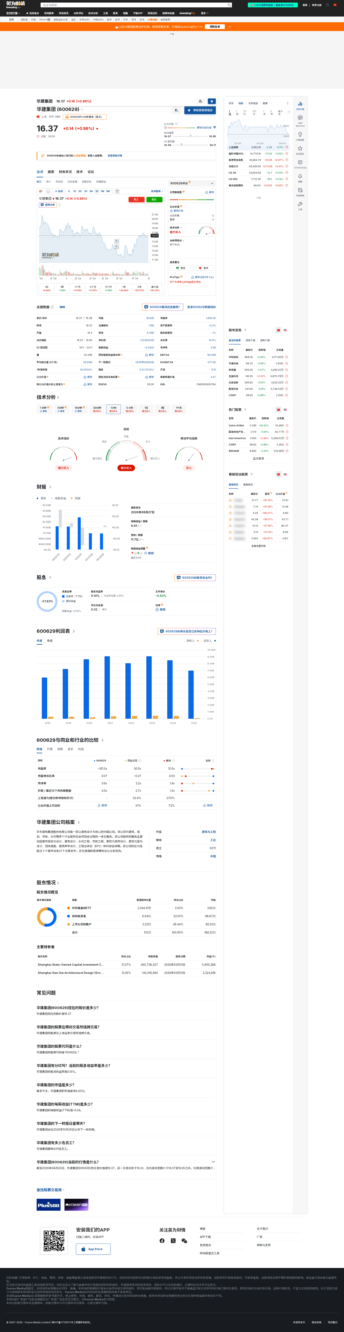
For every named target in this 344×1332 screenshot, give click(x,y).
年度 (39, 640)
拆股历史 (87, 181)
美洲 (109, 19)
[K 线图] (40, 191)
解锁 (104, 805)
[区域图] (48, 191)
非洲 (142, 19)
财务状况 (65, 172)
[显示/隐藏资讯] (117, 191)
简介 (48, 181)
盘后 (73, 19)
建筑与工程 (209, 831)
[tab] (45, 409)
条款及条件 (299, 1322)
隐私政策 (316, 1322)
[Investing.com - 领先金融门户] (15, 5)
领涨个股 (250, 340)
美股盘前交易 (61, 19)
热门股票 (235, 409)
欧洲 (117, 19)
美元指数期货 (236, 185)
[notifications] (327, 5)
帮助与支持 (264, 1245)
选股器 (24, 19)
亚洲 (133, 19)
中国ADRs (98, 19)
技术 (79, 172)
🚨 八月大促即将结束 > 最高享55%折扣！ (272, 5)
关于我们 (262, 1228)
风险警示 (332, 1322)
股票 (11, 19)
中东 (125, 19)
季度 (50, 640)
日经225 (233, 166)
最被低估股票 (238, 474)
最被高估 (248, 484)
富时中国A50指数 (238, 153)
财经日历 (152, 13)
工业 (213, 840)
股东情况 (46, 883)
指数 (240, 103)
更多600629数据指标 (201, 307)
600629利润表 (53, 631)
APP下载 (205, 1237)
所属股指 (101, 181)
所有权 (59, 181)
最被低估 (233, 484)
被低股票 (165, 19)
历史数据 (72, 181)
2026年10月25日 (144, 362)
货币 (231, 103)
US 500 (233, 178)
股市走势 (235, 330)
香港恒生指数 (236, 159)
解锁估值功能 (204, 127)
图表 (51, 172)
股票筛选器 (168, 13)
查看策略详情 (115, 155)
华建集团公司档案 (56, 822)
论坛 (91, 172)
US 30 (232, 172)
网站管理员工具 (209, 1253)
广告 (259, 1237)
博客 (202, 1228)
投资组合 (205, 1245)
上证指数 (233, 147)
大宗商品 (253, 103)
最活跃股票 (235, 340)
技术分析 (46, 397)
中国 (33, 19)
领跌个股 (265, 340)
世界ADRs (84, 19)
